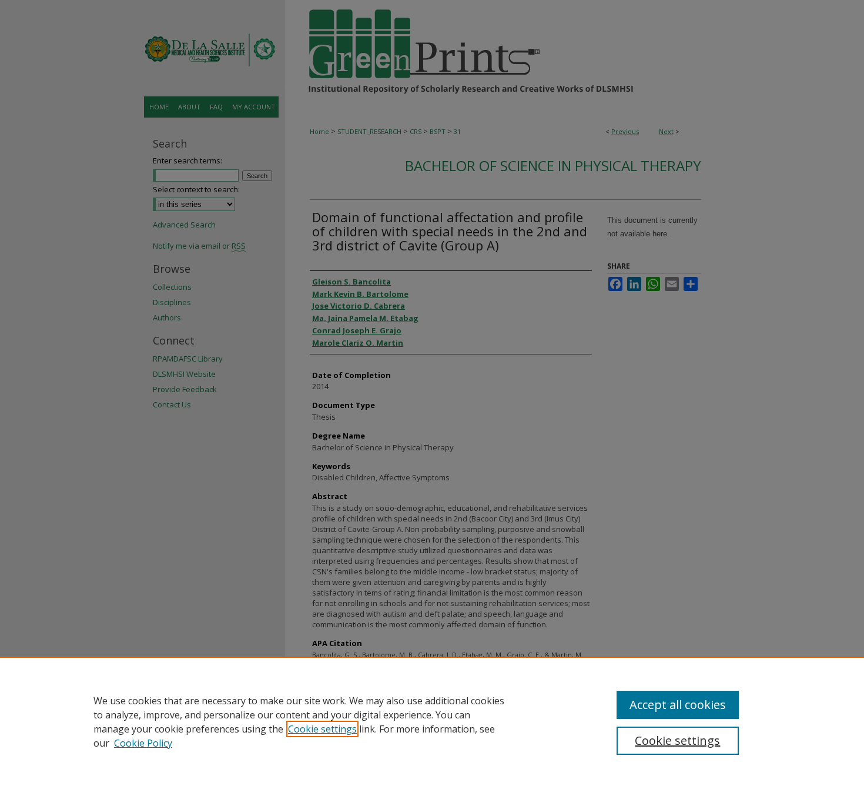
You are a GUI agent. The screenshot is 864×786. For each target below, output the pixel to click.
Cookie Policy (143, 743)
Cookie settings (322, 729)
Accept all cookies (677, 705)
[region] (432, 721)
